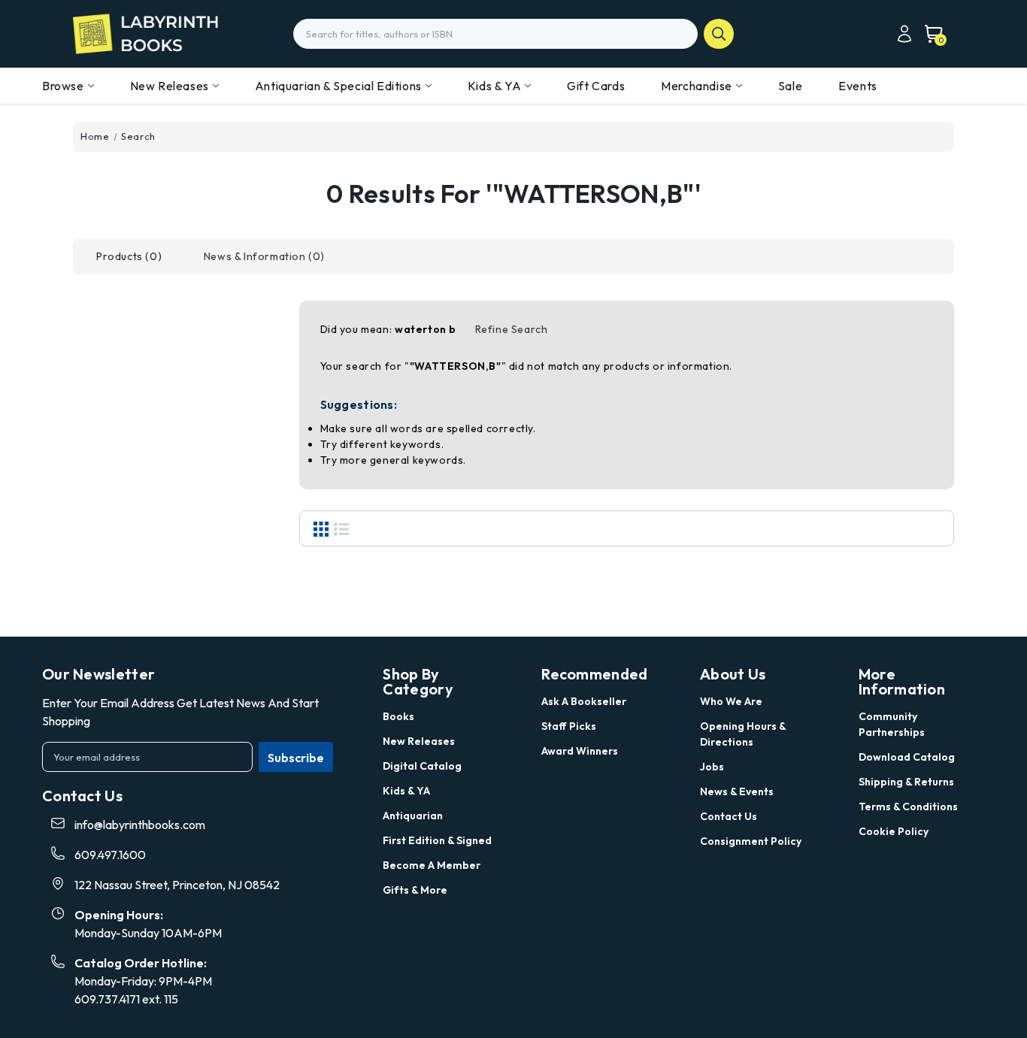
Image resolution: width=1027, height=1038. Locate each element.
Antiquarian (413, 815)
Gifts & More (415, 890)
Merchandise (696, 85)
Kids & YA (494, 85)
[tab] (129, 257)
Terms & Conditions (908, 806)
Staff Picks (568, 726)
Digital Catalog (422, 766)
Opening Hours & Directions (743, 734)
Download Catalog (907, 757)
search (719, 34)
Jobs (712, 766)
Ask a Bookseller (583, 701)
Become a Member (431, 865)
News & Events (737, 791)
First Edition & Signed (437, 840)
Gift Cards (596, 85)
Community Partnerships (892, 724)
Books (398, 716)
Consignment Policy (750, 841)
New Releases (169, 85)
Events (857, 85)
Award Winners (579, 751)
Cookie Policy (894, 831)
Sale (790, 85)
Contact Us (728, 816)
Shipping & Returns (906, 781)
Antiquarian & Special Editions (338, 85)
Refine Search (511, 329)
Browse (63, 85)
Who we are (731, 701)
